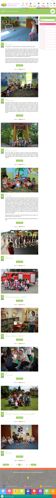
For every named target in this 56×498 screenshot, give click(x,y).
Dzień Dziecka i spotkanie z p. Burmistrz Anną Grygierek (20, 414)
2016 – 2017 (42, 38)
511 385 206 (30, 486)
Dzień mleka (8, 453)
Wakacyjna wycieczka (11, 150)
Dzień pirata (8, 196)
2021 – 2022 (42, 26)
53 (29, 464)
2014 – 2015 (42, 43)
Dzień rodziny (9, 375)
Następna (33, 464)
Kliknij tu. (12, 496)
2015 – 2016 (42, 41)
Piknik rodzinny (9, 258)
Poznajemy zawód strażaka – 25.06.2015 (16, 297)
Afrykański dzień (9, 100)
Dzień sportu (8, 44)
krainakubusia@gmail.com (48, 486)
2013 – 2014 (42, 45)
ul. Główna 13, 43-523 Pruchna (12, 486)
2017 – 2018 (42, 36)
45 (16, 464)
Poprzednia (6, 464)
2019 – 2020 (42, 31)
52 (26, 464)
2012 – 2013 (42, 48)
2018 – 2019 (42, 33)
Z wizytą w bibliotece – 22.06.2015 (14, 336)
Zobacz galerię (19, 65)
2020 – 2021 (42, 28)
